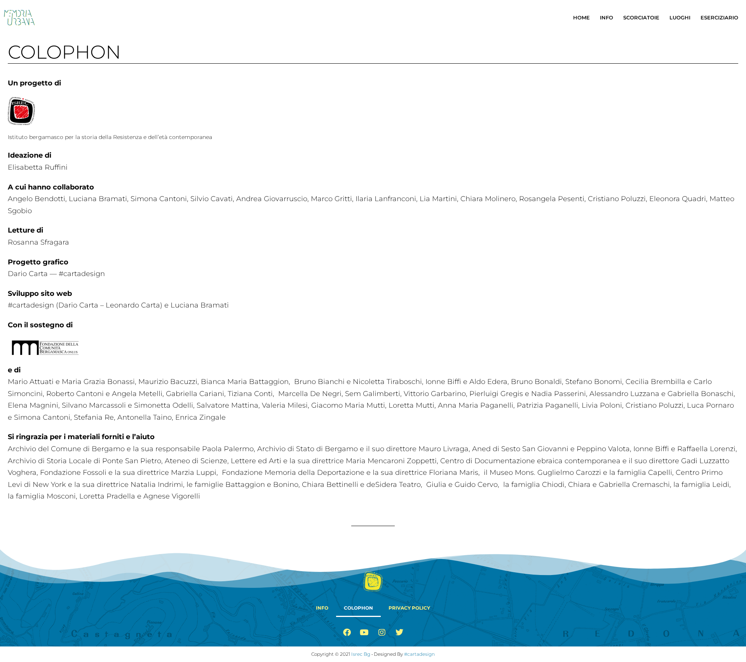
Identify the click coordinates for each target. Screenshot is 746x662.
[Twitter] (399, 632)
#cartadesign (419, 654)
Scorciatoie (641, 17)
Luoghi (679, 17)
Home (581, 17)
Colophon (358, 608)
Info (606, 17)
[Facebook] (347, 632)
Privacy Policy (409, 608)
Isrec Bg (360, 654)
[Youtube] (364, 632)
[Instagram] (382, 632)
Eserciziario (719, 17)
